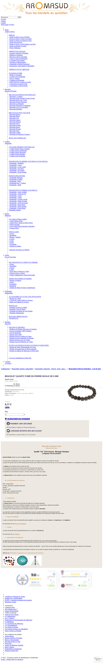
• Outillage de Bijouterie (16, 80)
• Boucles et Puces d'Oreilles (18, 57)
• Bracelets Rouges (15, 129)
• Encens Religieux (15, 333)
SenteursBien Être (8, 323)
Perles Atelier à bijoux (10, 30)
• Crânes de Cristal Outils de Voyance (21, 300)
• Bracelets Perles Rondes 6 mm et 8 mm (22, 98)
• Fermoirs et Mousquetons (17, 62)
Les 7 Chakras (9, 618)
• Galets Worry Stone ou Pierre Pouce (21, 223)
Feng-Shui (8, 643)
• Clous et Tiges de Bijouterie (18, 59)
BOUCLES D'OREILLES (17, 138)
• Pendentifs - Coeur (15, 165)
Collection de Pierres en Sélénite (19, 250)
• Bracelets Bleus (14, 116)
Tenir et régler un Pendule (13, 631)
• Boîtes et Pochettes (15, 75)
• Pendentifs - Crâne (15, 197)
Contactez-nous (10, 607)
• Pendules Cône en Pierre (17, 309)
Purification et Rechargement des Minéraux (18, 620)
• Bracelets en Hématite (16, 104)
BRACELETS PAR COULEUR (19, 113)
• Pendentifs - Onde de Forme (18, 203)
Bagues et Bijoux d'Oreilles (13, 638)
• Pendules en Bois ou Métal (18, 307)
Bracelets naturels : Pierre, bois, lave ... (51, 369)
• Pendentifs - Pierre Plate (17, 205)
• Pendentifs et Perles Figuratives (19, 64)
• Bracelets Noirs (14, 123)
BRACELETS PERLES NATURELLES (22, 95)
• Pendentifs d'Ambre (15, 179)
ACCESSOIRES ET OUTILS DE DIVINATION (25, 297)
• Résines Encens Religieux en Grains (21, 342)
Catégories (5, 369)
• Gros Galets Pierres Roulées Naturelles (22, 226)
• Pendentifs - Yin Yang (16, 169)
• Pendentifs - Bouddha (16, 163)
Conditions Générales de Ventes (15, 596)
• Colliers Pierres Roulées (17, 154)
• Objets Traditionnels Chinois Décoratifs (22, 275)
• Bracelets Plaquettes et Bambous (19, 105)
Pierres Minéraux (8, 214)
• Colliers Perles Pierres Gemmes (19, 149)
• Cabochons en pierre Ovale (18, 84)
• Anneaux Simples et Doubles (18, 53)
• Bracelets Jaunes (14, 120)
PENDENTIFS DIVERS (17, 176)
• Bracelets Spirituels (15, 109)
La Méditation (9, 622)
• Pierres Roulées (14, 224)
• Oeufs (11, 242)
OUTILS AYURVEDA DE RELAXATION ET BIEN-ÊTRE (29, 345)
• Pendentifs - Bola (15, 181)
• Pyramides (12, 244)
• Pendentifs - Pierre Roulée (17, 172)
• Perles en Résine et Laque (17, 46)
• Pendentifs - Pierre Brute (17, 208)
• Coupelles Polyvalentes (17, 60)
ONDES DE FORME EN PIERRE (20, 279)
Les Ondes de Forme (11, 627)
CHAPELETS (13, 318)
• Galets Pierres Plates (16, 221)
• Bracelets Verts (14, 131)
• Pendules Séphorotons (16, 313)
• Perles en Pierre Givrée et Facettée (20, 39)
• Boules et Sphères (15, 280)
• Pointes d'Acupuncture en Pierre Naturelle (23, 349)
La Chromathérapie (11, 625)
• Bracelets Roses (14, 127)
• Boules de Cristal (15, 298)
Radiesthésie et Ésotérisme (13, 649)
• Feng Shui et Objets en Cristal (19, 271)
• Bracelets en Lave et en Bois (18, 107)
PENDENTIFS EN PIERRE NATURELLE (23, 190)
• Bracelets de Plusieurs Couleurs (19, 134)
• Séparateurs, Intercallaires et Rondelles (21, 66)
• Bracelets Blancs (14, 114)
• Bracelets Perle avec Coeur (18, 100)
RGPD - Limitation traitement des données (18, 600)
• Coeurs (11, 239)
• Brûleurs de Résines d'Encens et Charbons (23, 329)
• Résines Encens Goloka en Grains (20, 336)
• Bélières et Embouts (16, 55)
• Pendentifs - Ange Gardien (18, 192)
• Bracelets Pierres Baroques (18, 102)
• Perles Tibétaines (15, 48)
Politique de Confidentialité (13, 598)
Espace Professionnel (11, 611)
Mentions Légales (10, 602)
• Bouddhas (12, 235)
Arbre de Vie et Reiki (11, 614)
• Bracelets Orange (15, 125)
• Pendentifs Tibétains (16, 178)
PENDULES (13, 306)
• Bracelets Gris (14, 118)
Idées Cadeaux (9, 647)
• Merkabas (12, 286)
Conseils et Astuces (8, 362)
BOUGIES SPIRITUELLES (18, 316)
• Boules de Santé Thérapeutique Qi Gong (22, 347)
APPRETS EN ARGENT (17, 51)
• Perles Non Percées (15, 42)
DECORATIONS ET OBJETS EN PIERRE (23, 262)
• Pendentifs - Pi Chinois (16, 170)
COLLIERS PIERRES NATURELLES (22, 147)
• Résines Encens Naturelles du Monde (21, 338)
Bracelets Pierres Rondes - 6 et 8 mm (85, 369)
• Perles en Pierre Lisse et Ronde (19, 37)
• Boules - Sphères (15, 237)
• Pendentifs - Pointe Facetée (18, 201)
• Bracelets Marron (15, 122)
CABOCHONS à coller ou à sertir (20, 82)
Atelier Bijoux (9, 636)
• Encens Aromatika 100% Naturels (20, 331)
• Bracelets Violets (15, 132)
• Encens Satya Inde (15, 334)
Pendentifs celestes (15, 210)
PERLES (12, 35)
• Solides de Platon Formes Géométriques (22, 288)
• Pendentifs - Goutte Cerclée (18, 199)
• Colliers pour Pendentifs (17, 77)
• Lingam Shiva (14, 228)
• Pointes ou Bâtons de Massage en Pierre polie (24, 351)
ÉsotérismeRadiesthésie (9, 292)
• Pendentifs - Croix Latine (17, 167)
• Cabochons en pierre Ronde (18, 86)
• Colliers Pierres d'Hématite (18, 150)
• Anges (11, 233)
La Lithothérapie (10, 616)
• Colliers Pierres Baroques (17, 152)
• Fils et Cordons (14, 78)
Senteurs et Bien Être (11, 650)
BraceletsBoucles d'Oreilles (10, 90)
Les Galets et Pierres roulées (18, 219)
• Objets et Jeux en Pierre (17, 273)
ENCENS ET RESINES (17, 327)
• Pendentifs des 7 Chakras (17, 183)
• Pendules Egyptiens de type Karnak (20, 311)
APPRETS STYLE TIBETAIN (19, 69)
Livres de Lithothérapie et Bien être (20, 358)
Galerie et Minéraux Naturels (14, 645)
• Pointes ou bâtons (15, 246)
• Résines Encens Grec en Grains (19, 340)
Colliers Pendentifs (8, 142)
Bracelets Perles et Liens (12, 641)
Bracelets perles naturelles (22, 369)
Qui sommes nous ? (11, 609)
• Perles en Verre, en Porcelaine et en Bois (22, 44)
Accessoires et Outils (15, 73)
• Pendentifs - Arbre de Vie (17, 194)
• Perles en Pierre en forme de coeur (20, 40)
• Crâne (11, 241)
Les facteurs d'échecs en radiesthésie (16, 629)
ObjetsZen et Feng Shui (10, 256)
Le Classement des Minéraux (14, 623)
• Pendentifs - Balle (15, 185)
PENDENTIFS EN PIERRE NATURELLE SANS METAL (28, 161)
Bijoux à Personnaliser (12, 640)
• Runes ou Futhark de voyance (19, 302)
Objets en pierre (14, 232)
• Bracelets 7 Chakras (16, 96)
